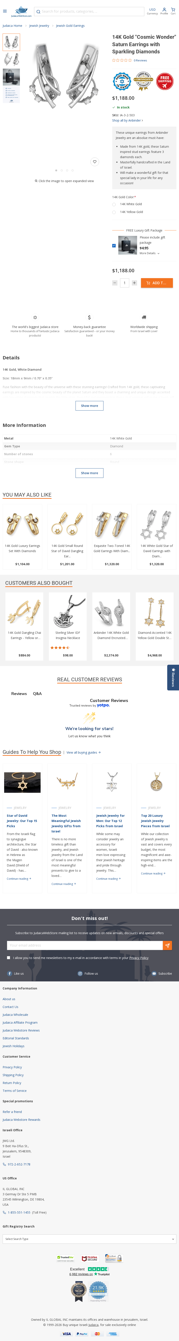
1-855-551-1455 (19, 1212)
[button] (64, 76)
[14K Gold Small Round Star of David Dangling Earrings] (67, 525)
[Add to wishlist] (94, 161)
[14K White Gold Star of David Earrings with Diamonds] (156, 525)
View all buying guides (82, 752)
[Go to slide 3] (67, 170)
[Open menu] (5, 11)
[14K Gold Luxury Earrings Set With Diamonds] (22, 525)
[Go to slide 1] (56, 170)
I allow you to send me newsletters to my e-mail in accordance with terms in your (80, 958)
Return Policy (12, 1083)
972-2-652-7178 (19, 1164)
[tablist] (89, 694)
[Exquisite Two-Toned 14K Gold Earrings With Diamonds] (112, 525)
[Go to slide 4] (73, 170)
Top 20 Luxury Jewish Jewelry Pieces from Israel (155, 820)
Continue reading (18, 879)
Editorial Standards (16, 1038)
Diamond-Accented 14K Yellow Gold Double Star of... (155, 638)
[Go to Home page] (21, 11)
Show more (89, 406)
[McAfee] (90, 1258)
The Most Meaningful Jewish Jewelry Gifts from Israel (66, 823)
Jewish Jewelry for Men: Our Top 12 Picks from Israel (110, 820)
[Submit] (38, 12)
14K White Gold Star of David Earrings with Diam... (157, 551)
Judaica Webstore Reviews (21, 1030)
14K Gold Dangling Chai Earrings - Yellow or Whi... (24, 638)
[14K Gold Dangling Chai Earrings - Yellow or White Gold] (24, 612)
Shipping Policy (13, 1075)
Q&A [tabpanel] (37, 693)
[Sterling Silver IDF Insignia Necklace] (67, 612)
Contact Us (10, 1007)
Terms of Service (15, 1091)
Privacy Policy (138, 958)
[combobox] (89, 11)
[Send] (167, 945)
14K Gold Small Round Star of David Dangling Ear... (67, 551)
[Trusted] (65, 1258)
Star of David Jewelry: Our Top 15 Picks (22, 820)
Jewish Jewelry (39, 26)
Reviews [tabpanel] (19, 693)
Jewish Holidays (13, 1046)
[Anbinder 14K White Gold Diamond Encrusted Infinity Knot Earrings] (111, 612)
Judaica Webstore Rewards (21, 1120)
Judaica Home (12, 26)
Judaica (93, 1325)
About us (9, 999)
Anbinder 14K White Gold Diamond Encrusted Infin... (111, 638)
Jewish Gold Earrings (70, 26)
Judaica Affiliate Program (20, 1022)
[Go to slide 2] (62, 170)
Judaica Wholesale (15, 1015)
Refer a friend (12, 1112)
